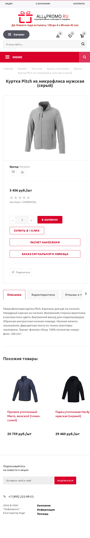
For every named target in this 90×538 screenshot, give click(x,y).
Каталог (19, 34)
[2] (16, 198)
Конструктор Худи (14, 512)
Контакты (79, 3)
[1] (12, 198)
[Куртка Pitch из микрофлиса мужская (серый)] (45, 153)
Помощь (42, 513)
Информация (46, 509)
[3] (20, 198)
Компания (44, 505)
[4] (24, 198)
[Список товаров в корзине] (84, 37)
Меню (17, 57)
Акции (8, 3)
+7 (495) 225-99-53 (20, 496)
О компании (43, 3)
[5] (28, 198)
